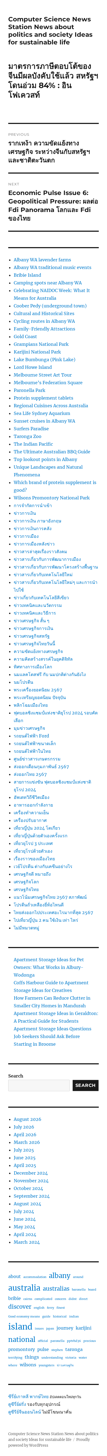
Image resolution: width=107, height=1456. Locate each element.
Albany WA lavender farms (42, 259)
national (21, 1339)
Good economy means (24, 1316)
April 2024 (25, 1234)
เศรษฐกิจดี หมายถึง (32, 874)
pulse (43, 1349)
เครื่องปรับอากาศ (30, 820)
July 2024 (24, 1211)
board (92, 1289)
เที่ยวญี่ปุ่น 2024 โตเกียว (37, 828)
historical (60, 1316)
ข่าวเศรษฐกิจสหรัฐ (32, 636)
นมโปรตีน (23, 682)
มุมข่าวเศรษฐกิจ (29, 728)
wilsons (28, 1364)
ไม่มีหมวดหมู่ (26, 928)
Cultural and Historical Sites (44, 313)
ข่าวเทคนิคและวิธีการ (35, 613)
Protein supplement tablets (43, 398)
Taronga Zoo (27, 436)
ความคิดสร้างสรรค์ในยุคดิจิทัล (43, 659)
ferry (50, 1308)
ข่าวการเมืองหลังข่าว (34, 544)
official (43, 1341)
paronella (57, 1341)
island (20, 1327)
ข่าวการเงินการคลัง (33, 528)
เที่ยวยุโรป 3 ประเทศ (33, 843)
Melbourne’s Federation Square (48, 382)
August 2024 (27, 1203)
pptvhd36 (74, 1341)
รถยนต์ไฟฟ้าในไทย (32, 751)
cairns (27, 1299)
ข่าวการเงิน (25, 513)
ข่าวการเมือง (26, 536)
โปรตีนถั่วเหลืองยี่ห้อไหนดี (39, 904)
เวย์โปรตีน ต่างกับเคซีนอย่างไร (43, 866)
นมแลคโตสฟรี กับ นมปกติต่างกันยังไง (50, 674)
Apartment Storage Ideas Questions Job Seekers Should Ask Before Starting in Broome (52, 1036)
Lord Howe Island (33, 367)
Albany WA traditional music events (52, 267)
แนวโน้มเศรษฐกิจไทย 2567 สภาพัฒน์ (50, 897)
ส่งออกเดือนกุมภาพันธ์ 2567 (41, 766)
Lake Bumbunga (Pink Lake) (44, 359)
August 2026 (27, 1119)
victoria (70, 1357)
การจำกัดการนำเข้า (33, 505)
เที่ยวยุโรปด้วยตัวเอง (33, 851)
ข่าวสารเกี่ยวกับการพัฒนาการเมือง (47, 559)
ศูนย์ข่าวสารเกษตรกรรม (37, 759)
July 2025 (24, 1150)
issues (39, 1328)
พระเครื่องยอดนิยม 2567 (38, 689)
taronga (74, 1349)
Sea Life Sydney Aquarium (42, 413)
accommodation (34, 1277)
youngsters (46, 1365)
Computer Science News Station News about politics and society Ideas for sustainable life (50, 30)
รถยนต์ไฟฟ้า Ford (31, 736)
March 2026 (27, 1142)
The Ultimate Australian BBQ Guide (52, 451)
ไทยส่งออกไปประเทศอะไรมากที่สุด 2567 (53, 912)
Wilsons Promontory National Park (52, 498)
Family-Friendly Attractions (44, 329)
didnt (73, 1299)
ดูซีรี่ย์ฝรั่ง (17, 1404)
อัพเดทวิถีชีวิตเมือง (31, 797)
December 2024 (31, 1173)
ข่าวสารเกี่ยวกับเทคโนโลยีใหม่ (43, 574)
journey (65, 1328)
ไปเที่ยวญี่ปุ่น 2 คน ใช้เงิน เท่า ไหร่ (46, 920)
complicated (43, 1299)
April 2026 (25, 1134)
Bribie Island (27, 275)
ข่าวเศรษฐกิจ (65, 1365)
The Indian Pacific (33, 444)
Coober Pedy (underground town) (50, 306)
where (12, 1365)
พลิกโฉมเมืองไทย (31, 705)
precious (89, 1341)
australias (56, 1288)
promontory (21, 1349)
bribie (14, 1298)
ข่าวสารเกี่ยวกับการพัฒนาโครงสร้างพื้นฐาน (56, 567)
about (14, 1276)
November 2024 (31, 1180)
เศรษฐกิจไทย (26, 889)
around (78, 1277)
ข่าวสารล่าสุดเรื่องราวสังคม (40, 551)
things (32, 1357)
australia (24, 1288)
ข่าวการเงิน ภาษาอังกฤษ (37, 521)
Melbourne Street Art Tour (43, 375)
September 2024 (32, 1196)
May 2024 (24, 1226)
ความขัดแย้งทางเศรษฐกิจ (38, 651)
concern (60, 1299)
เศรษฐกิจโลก (26, 881)
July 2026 (24, 1127)
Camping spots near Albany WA (48, 282)
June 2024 (25, 1219)
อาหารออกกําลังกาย (33, 805)
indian (74, 1316)
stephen (57, 1350)
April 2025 (25, 1165)
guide (46, 1316)
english (39, 1308)
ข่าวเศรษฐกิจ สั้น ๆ (31, 620)
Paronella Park (29, 390)
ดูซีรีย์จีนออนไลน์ (24, 1412)
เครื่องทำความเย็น (31, 812)
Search (15, 1076)
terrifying (15, 1357)
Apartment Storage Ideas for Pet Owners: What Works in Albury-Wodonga (49, 967)
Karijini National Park (37, 352)
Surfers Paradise (31, 428)
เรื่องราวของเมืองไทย (34, 858)
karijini (83, 1328)
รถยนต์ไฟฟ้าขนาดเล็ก (35, 743)
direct (83, 1299)
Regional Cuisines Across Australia (51, 405)
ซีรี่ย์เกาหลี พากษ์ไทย (28, 1396)
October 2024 (28, 1188)
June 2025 (25, 1157)
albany (60, 1275)
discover (19, 1306)
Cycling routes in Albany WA (44, 321)
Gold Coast (25, 336)
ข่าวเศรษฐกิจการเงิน (33, 628)
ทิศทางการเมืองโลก (33, 666)
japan (50, 1328)
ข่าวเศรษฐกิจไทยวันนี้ (34, 643)
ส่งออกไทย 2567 (30, 774)
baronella (79, 1289)
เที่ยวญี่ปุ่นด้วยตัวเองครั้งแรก (40, 835)
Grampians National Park (41, 344)
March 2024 (27, 1242)
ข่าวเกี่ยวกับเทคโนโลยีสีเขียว (41, 597)
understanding (52, 1357)
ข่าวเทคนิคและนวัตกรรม (38, 605)
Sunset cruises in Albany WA (44, 421)
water (83, 1357)
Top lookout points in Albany (45, 459)
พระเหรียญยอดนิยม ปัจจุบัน (40, 697)
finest (61, 1308)
